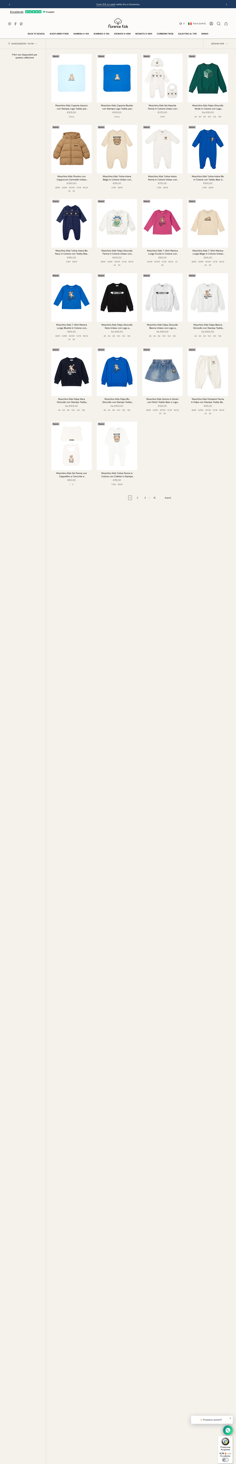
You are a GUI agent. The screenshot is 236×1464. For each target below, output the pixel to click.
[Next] (226, 4)
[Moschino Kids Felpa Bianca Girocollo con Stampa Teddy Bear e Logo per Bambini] (208, 297)
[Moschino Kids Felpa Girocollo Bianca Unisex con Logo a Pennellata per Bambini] (162, 297)
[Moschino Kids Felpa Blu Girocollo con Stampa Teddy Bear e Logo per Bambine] (117, 371)
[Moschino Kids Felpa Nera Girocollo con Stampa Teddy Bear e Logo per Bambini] (71, 371)
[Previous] (9, 4)
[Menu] (231, 1438)
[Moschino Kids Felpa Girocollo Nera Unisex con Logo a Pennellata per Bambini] (117, 297)
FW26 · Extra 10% (115, 4)
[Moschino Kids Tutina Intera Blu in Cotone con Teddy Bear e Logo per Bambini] (208, 149)
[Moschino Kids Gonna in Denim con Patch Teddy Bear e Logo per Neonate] (162, 371)
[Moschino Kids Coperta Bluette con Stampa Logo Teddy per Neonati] (117, 78)
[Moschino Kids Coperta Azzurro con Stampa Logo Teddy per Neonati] (71, 78)
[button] (36, 34)
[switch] (225, 1460)
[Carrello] (226, 23)
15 (154, 497)
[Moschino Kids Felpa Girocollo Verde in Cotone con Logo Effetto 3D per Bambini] (208, 78)
